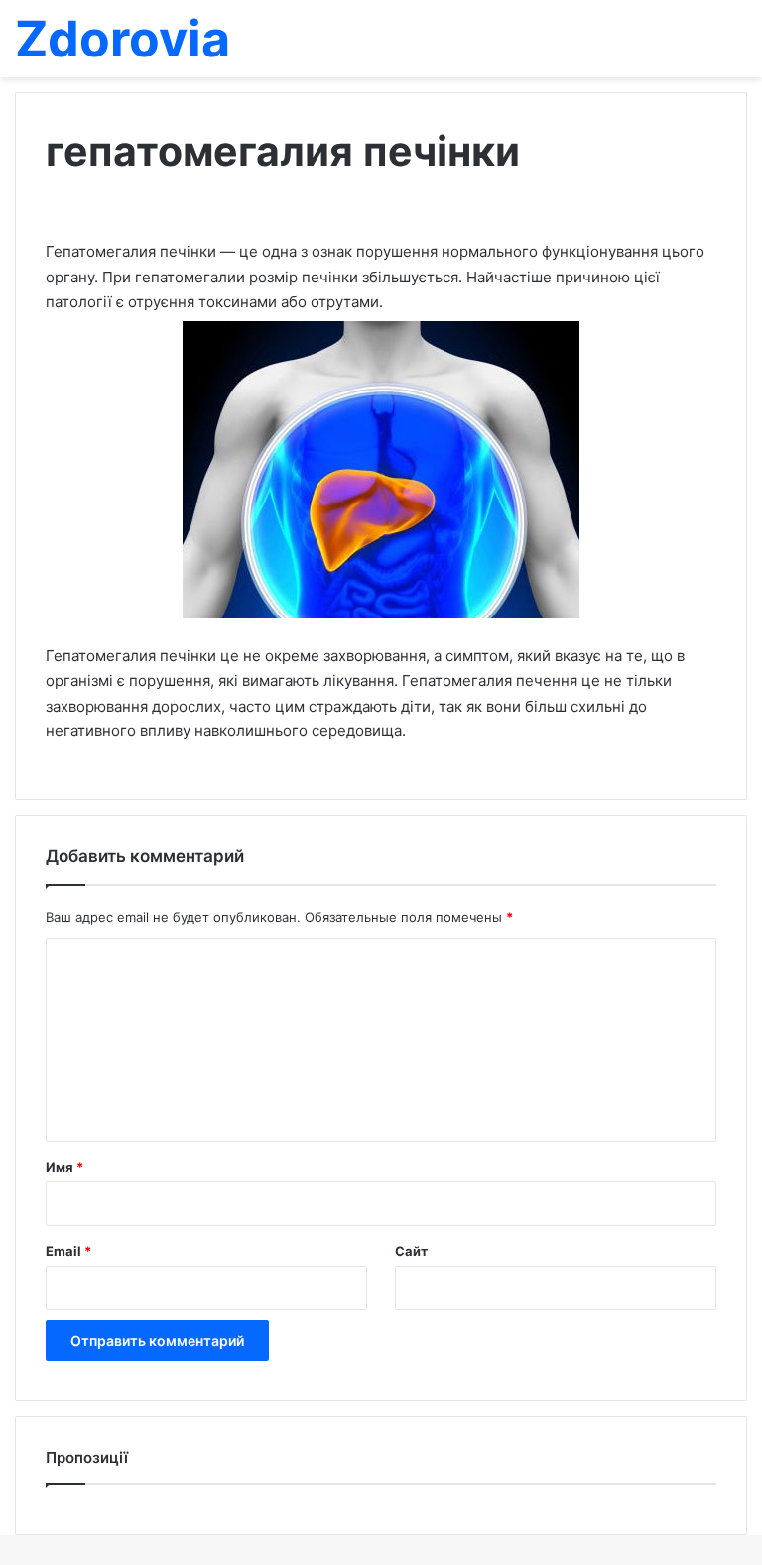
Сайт (411, 1251)
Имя (64, 1166)
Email (68, 1251)
